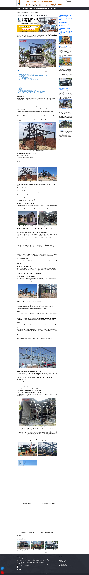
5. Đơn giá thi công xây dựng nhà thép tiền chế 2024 (27, 90)
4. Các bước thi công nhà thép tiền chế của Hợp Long (27, 86)
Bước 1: (21, 87)
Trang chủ (19, 8)
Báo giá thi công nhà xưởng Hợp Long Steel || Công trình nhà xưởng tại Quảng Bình (51, 551)
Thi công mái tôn (63, 566)
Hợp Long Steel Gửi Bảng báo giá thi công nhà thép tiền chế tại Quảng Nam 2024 (32, 91)
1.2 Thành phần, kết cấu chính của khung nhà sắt (27, 74)
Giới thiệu (25, 8)
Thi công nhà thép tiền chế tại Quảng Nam (65, 22)
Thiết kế (30, 8)
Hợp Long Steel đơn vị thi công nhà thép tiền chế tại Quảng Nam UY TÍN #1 (30, 92)
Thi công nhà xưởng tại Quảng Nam (64, 24)
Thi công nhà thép (38, 8)
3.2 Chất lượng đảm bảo (23, 81)
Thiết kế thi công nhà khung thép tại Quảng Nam (32, 273)
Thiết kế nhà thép (63, 564)
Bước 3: (21, 89)
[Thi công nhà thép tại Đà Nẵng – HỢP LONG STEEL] (19, 2)
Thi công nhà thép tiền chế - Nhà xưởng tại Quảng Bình (65, 28)
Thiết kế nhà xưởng (63, 565)
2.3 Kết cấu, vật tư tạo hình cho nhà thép (26, 78)
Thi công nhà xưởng (47, 8)
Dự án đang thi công (63, 561)
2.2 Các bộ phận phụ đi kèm (24, 77)
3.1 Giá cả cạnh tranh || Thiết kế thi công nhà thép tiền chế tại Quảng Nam (31, 80)
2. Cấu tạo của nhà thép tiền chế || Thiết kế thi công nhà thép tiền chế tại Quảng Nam (32, 75)
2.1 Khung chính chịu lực (23, 76)
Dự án (55, 8)
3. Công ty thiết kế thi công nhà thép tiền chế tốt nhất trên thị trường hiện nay (31, 79)
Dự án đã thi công (63, 560)
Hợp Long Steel (26, 433)
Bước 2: (21, 88)
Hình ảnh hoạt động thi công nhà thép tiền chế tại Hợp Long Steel (29, 93)
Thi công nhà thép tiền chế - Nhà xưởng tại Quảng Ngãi (65, 33)
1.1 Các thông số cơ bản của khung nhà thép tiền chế (28, 73)
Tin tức (47, 564)
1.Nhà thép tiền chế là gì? (22, 72)
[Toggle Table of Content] (45, 71)
